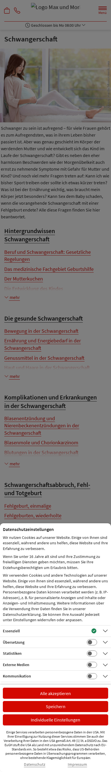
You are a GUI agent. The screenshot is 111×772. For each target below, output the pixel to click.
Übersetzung (13, 642)
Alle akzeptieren (55, 693)
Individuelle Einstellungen (55, 720)
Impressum (77, 764)
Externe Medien (16, 664)
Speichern (55, 706)
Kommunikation (17, 676)
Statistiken (12, 653)
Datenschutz (34, 764)
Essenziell (11, 630)
